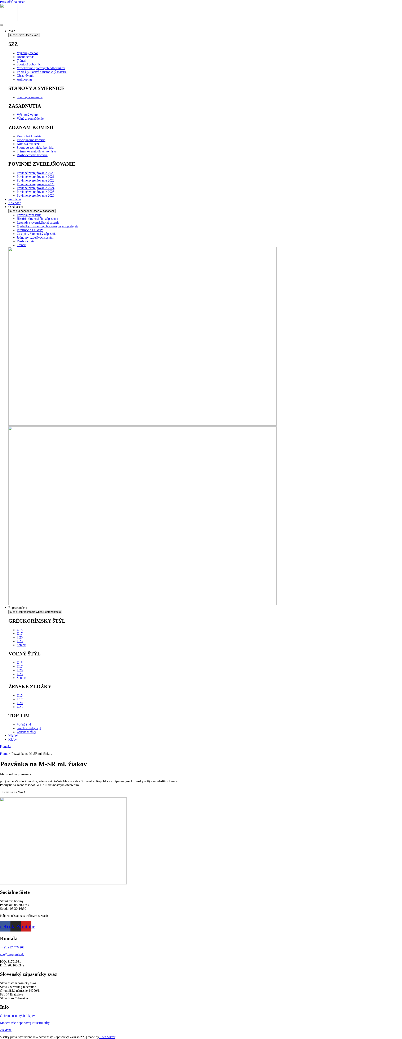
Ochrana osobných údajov (17, 1015)
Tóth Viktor (107, 1037)
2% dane (6, 1030)
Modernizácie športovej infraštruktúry (25, 1023)
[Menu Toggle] (1, 25)
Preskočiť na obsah (12, 2)
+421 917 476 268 (12, 947)
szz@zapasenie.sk (12, 954)
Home (4, 753)
